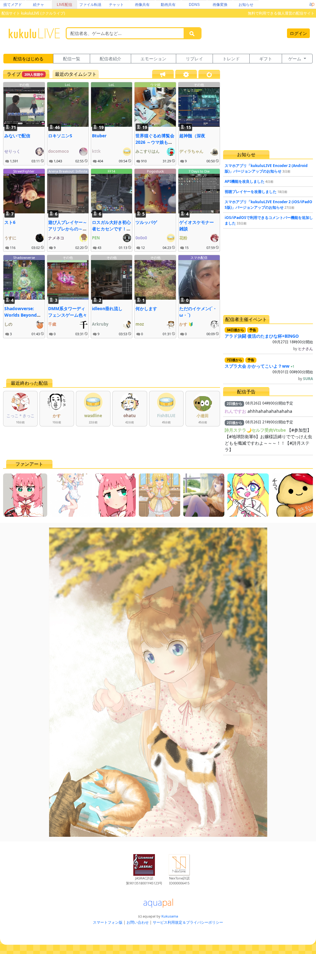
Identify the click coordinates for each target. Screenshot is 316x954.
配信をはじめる (28, 59)
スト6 (9, 222)
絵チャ (38, 4)
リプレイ (194, 59)
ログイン (298, 33)
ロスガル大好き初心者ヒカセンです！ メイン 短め (111, 228)
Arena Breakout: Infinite (67, 171)
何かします (146, 308)
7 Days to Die (199, 171)
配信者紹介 (110, 59)
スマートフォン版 (108, 922)
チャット (116, 4)
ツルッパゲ (146, 222)
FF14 (111, 171)
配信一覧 (71, 59)
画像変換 (220, 4)
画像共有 (142, 4)
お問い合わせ (138, 922)
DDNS (194, 4)
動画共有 (168, 4)
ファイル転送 (90, 4)
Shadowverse (24, 257)
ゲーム (295, 59)
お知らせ (246, 4)
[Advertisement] (111, 358)
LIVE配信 (64, 4)
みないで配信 (17, 136)
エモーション (153, 59)
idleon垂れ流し (107, 308)
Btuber (99, 136)
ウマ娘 (155, 84)
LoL (68, 84)
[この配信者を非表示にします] (42, 161)
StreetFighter (24, 171)
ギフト (265, 59)
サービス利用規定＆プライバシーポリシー (188, 922)
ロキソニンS (60, 136)
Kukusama (169, 916)
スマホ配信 (198, 257)
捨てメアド (12, 4)
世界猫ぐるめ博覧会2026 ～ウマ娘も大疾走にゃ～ (154, 142)
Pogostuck (155, 171)
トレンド (231, 59)
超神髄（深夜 (192, 136)
